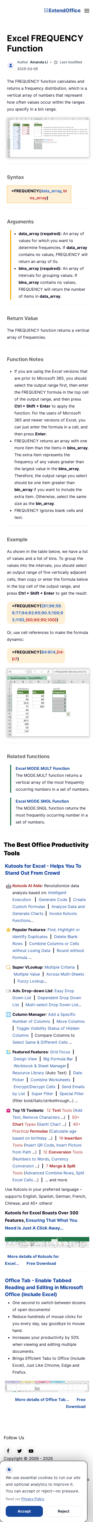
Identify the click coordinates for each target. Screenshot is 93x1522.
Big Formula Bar (58, 1058)
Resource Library (28, 1072)
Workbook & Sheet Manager (40, 1065)
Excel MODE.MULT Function (43, 768)
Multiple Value (27, 974)
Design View (25, 1058)
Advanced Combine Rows (49, 1172)
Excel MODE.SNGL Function (42, 801)
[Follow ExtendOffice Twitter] (19, 1450)
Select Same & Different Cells (40, 1042)
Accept (24, 1511)
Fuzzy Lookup (31, 981)
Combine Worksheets (50, 1079)
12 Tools (59, 1110)
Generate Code (53, 899)
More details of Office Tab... (42, 1399)
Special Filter (72, 1093)
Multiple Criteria (60, 967)
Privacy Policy (32, 1499)
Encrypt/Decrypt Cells (34, 1086)
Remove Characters (41, 1117)
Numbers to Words (31, 1158)
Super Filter (42, 1093)
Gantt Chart (49, 1124)
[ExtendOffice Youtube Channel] (31, 1450)
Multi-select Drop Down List (52, 1004)
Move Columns (71, 1021)
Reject (63, 1511)
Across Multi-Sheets (65, 974)
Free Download (41, 1263)
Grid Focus (60, 1051)
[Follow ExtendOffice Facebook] (8, 1450)
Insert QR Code (39, 1145)
